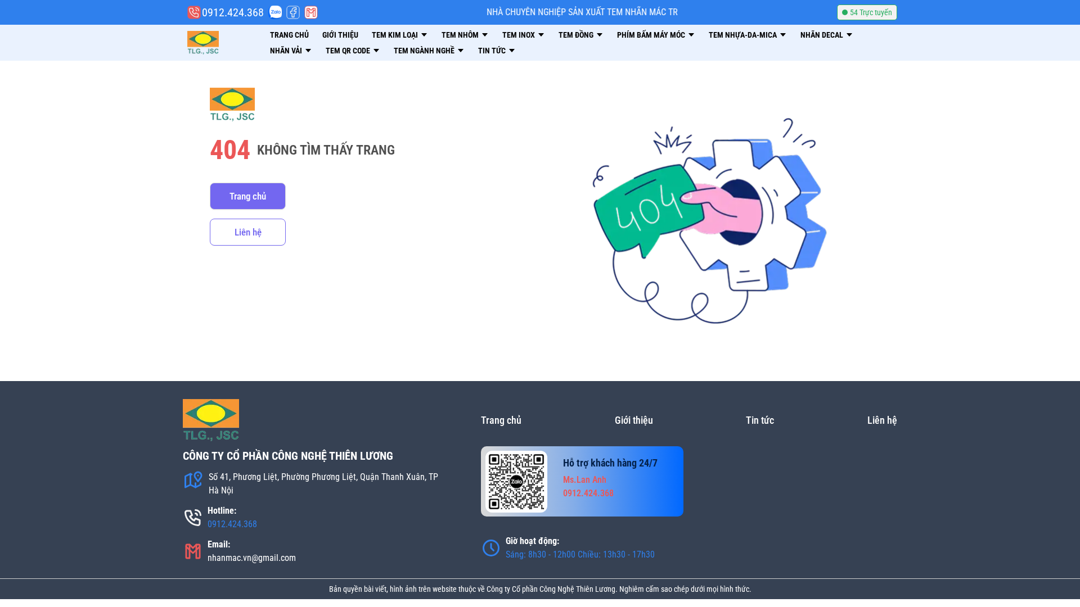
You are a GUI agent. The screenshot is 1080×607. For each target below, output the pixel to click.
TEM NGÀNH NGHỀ (424, 50)
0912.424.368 (232, 524)
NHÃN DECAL (821, 34)
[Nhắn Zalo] (275, 12)
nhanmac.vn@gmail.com (252, 557)
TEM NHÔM (460, 34)
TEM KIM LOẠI (395, 34)
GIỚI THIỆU (340, 34)
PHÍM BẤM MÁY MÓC (651, 34)
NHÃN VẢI (286, 50)
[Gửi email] (311, 12)
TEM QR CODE (348, 50)
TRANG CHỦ (289, 34)
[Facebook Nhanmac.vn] (293, 12)
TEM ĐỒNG (576, 34)
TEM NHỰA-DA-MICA (743, 34)
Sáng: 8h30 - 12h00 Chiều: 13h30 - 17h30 (580, 554)
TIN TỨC (492, 50)
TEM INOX (518, 34)
